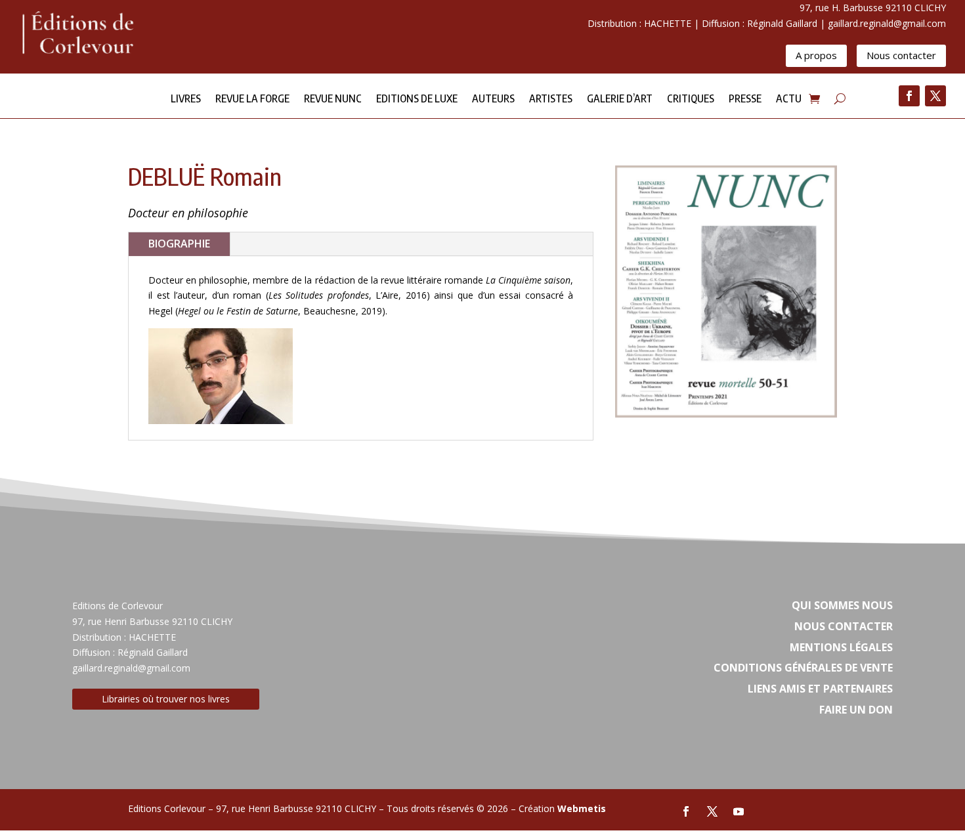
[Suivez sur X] (935, 95)
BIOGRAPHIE (179, 243)
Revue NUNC (333, 99)
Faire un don (856, 709)
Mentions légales (841, 647)
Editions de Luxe (417, 99)
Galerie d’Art (620, 99)
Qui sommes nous (842, 605)
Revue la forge (252, 99)
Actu (789, 99)
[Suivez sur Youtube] (738, 811)
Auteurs (493, 99)
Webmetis (581, 808)
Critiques (690, 99)
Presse (745, 99)
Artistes (550, 99)
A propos (816, 55)
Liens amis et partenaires (820, 688)
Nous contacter (901, 55)
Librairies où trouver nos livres (166, 699)
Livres (186, 99)
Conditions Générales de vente (803, 667)
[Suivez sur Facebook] (909, 95)
